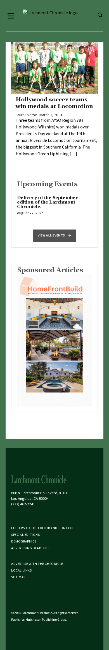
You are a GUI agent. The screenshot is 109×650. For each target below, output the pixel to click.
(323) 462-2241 (23, 504)
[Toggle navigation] (10, 15)
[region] (54, 208)
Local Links (21, 570)
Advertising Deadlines (31, 548)
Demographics (23, 541)
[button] (54, 236)
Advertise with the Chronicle (37, 563)
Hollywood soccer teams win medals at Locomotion (54, 103)
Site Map (18, 577)
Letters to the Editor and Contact (42, 528)
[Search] (100, 15)
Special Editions (25, 534)
